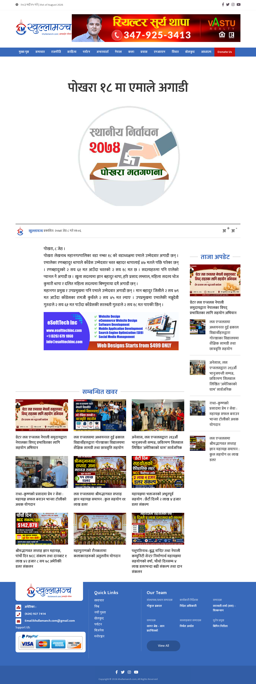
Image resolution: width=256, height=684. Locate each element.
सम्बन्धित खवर (100, 391)
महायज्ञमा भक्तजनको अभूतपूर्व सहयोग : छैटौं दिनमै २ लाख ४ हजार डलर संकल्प (156, 499)
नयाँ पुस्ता (100, 612)
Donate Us (225, 52)
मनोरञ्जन (99, 636)
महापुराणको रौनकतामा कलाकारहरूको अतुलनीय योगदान (97, 553)
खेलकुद (190, 52)
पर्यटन (86, 52)
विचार (175, 52)
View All (163, 646)
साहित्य (71, 52)
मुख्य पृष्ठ (24, 52)
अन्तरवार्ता (103, 52)
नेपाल (118, 52)
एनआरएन (159, 52)
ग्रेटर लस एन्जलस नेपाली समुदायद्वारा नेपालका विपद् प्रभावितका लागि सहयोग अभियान (41, 442)
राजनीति (56, 52)
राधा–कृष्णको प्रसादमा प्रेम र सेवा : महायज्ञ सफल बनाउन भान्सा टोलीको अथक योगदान (41, 499)
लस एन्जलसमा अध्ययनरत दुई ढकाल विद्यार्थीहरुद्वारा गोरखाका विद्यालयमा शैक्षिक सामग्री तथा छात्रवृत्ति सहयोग (99, 442)
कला (131, 52)
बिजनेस (99, 630)
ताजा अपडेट (215, 257)
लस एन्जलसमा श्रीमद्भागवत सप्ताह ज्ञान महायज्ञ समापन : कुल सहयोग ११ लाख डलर (100, 499)
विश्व (96, 606)
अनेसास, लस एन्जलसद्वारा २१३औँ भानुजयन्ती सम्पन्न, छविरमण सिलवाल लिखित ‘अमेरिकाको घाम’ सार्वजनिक (157, 442)
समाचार (40, 52)
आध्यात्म (206, 52)
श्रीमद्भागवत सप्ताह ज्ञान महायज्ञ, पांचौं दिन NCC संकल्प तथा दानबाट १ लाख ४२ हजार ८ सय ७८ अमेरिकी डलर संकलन (41, 559)
